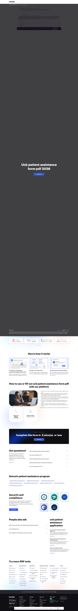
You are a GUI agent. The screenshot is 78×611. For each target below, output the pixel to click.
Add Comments (44, 568)
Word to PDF (13, 568)
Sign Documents (22, 601)
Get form (39, 439)
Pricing (20, 603)
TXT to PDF (13, 570)
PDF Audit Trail (64, 568)
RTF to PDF (13, 583)
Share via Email (44, 572)
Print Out (63, 583)
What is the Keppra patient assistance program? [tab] (39, 451)
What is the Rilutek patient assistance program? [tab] (39, 458)
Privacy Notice (31, 601)
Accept (58, 608)
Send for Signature (34, 570)
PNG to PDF (13, 572)
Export (63, 578)
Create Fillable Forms (43, 581)
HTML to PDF (13, 580)
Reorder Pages (23, 583)
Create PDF (23, 570)
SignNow (41, 603)
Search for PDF (64, 576)
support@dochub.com (63, 596)
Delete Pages (23, 585)
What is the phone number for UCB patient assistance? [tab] (40, 462)
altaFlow (41, 605)
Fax (42, 574)
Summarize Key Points (54, 573)
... (51, 608)
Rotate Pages (23, 580)
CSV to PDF (13, 578)
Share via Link (43, 570)
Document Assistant (55, 568)
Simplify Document (55, 570)
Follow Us (62, 601)
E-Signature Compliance (33, 603)
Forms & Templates (22, 600)
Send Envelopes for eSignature (34, 573)
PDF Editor (21, 598)
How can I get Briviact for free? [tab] (35, 466)
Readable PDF (64, 574)
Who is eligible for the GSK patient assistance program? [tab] (20, 532)
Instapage (41, 606)
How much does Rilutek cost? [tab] (35, 455)
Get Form (39, 174)
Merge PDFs (23, 578)
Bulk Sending (33, 581)
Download (63, 580)
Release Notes (31, 606)
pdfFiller (41, 601)
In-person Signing (34, 575)
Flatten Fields (23, 574)
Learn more (13, 509)
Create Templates (44, 578)
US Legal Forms (42, 602)
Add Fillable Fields (24, 572)
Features (20, 606)
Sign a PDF (33, 568)
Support (30, 605)
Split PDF (22, 576)
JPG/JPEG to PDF (14, 574)
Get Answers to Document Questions (54, 576)
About (30, 598)
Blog (40, 598)
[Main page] (12, 2)
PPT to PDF (13, 576)
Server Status (21, 602)
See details (11, 330)
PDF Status (43, 576)
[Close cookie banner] (63, 608)
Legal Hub (31, 602)
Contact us (11, 462)
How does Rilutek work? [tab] (14, 529)
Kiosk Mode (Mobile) (33, 578)
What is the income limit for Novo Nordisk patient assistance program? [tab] (23, 525)
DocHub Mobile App (43, 600)
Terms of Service (32, 600)
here (55, 591)
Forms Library (21, 605)
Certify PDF (64, 570)
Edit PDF (22, 568)
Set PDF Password (65, 572)
